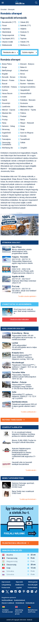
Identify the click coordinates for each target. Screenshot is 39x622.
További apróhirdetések (28, 499)
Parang (4, 116)
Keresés (36, 2)
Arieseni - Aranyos (27, 64)
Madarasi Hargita (26, 107)
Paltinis (23, 113)
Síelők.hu (19, 2)
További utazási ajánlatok (27, 296)
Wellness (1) (25, 45)
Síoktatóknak (30, 603)
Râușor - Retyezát (27, 123)
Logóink (19, 587)
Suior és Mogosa (26, 133)
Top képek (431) (8, 39)
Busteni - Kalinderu (27, 84)
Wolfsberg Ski (7, 148)
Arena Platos (7, 64)
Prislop (5, 120)
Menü (2, 2)
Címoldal (3, 9)
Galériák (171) (25, 26)
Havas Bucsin (7, 93)
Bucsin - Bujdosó (26, 80)
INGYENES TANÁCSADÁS (12, 420)
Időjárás (23, 29)
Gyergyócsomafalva (27, 87)
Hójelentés (6, 29)
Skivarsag (6, 129)
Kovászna (24, 103)
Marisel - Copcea (8, 110)
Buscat (4, 84)
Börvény (23, 77)
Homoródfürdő (25, 93)
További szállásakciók (28, 412)
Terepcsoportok (8, 35)
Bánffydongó (7, 71)
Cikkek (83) (24, 22)
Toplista (23, 39)
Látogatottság (6, 585)
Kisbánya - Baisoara (27, 100)
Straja (22, 129)
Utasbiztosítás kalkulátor (19, 319)
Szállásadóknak (7, 600)
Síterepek (11, 9)
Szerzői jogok (32, 585)
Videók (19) (24, 42)
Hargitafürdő (25, 90)
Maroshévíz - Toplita (28, 110)
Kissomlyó (6, 103)
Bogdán (5, 74)
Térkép (22, 35)
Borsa (22, 74)
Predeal (23, 116)
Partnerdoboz (32, 587)
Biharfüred (24, 71)
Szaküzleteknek (19, 600)
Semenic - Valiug (8, 126)
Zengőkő (23, 148)
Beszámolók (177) (9, 22)
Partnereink (6, 587)
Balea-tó (23, 67)
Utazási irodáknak (8, 603)
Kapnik (4, 100)
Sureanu (5, 136)
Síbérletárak (6, 32)
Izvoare (23, 97)
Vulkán (22, 143)
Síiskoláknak (19, 603)
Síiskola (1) (24, 32)
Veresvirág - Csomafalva (6, 144)
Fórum (4, 26)
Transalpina (6, 139)
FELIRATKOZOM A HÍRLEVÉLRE (14, 543)
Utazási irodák (7, 42)
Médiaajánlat (32, 582)
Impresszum (6, 582)
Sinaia (22, 126)
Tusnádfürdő (25, 139)
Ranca (22, 120)
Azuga (4, 67)
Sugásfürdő (6, 133)
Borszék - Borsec (8, 77)
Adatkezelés (19, 585)
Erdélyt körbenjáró (18, 169)
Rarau (4, 123)
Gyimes (5, 90)
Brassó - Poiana (8, 80)
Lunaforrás (6, 107)
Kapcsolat (19, 582)
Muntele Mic (6, 113)
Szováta (23, 136)
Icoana (4, 97)
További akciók (31, 470)
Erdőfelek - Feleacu (9, 87)
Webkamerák (7, 45)
